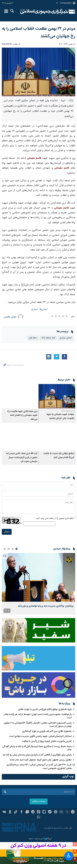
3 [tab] (9, 549)
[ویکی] (4, 812)
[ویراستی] (27, 812)
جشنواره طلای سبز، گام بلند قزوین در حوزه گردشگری (47, 731)
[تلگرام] (72, 812)
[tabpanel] (38, 583)
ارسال (6, 532)
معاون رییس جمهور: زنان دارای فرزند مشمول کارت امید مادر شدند (41, 760)
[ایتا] (38, 812)
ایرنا (44, 11)
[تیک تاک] (15, 812)
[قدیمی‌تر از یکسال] (56, 396)
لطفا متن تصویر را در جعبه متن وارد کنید (55, 518)
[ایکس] (67, 812)
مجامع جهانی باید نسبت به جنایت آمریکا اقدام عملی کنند (58, 455)
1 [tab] (16, 549)
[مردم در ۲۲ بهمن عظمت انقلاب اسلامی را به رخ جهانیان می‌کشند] (38, 72)
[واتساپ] (38, 817)
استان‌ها (43, 309)
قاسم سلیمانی (34, 158)
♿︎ (69, 855)
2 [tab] (12, 549)
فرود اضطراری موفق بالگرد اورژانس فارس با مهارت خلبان (45, 709)
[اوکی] (10, 812)
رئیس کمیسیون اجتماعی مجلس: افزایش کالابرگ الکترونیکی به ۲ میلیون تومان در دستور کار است (38, 724)
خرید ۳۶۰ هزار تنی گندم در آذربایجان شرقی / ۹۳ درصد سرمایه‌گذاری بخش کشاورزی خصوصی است (39, 766)
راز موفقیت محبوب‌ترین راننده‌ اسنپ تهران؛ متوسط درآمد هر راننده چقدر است (38, 716)
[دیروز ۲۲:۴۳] (38, 577)
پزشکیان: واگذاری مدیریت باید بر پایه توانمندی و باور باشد (45, 606)
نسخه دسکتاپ (38, 801)
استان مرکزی (66, 338)
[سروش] (32, 812)
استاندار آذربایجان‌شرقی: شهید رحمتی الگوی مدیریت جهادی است (40, 736)
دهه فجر (33, 338)
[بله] (49, 812)
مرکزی (34, 309)
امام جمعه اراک (48, 338)
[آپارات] (55, 812)
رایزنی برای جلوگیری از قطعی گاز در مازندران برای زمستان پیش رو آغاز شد (37, 755)
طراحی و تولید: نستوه (37, 838)
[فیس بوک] (21, 812)
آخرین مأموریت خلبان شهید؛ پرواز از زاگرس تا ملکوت (47, 741)
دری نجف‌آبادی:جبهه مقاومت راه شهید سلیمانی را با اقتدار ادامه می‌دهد (22, 415)
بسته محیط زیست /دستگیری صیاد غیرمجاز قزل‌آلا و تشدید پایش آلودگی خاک (37, 748)
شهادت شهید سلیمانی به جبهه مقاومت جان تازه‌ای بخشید (60, 416)
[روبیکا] (61, 812)
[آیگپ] (44, 812)
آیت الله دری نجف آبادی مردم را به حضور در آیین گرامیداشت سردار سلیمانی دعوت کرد (21, 457)
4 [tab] (5, 549)
